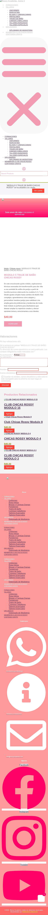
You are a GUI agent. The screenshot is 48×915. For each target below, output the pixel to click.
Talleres (10, 7)
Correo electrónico (8, 373)
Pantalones (14, 16)
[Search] (45, 173)
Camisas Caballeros (18, 21)
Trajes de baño (16, 19)
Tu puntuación (6, 355)
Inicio (6, 268)
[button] (24, 85)
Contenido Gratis (14, 34)
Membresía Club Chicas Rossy (19, 32)
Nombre (4, 369)
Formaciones (12, 5)
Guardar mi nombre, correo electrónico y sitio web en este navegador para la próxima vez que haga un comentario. (24, 379)
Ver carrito (38, 191)
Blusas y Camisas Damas (20, 14)
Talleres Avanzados (18, 23)
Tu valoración (6, 357)
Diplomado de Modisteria (20, 30)
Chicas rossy (15, 268)
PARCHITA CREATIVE (30, 912)
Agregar (13, 324)
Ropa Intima (14, 12)
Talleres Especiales (18, 25)
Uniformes (14, 10)
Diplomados (11, 27)
